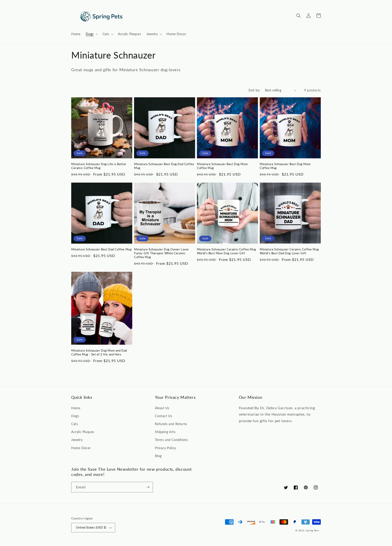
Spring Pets (312, 530)
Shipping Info (165, 432)
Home (75, 408)
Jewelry (77, 440)
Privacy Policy (165, 448)
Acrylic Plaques (82, 432)
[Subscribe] (148, 487)
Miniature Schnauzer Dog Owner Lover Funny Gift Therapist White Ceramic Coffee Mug (161, 253)
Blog (158, 456)
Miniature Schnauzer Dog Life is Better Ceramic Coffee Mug (98, 166)
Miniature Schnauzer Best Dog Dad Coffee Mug (164, 166)
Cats (74, 424)
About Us (162, 408)
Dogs (75, 416)
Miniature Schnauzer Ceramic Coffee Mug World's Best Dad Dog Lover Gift (289, 251)
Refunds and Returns (171, 424)
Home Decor (81, 448)
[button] (91, 34)
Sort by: (254, 90)
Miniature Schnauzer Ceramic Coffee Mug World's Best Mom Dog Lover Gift (226, 251)
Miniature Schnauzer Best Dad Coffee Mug (101, 249)
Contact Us (163, 416)
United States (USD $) (91, 527)
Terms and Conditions (171, 440)
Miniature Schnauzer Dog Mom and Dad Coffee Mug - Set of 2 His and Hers (99, 352)
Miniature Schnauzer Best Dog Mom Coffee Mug (222, 166)
